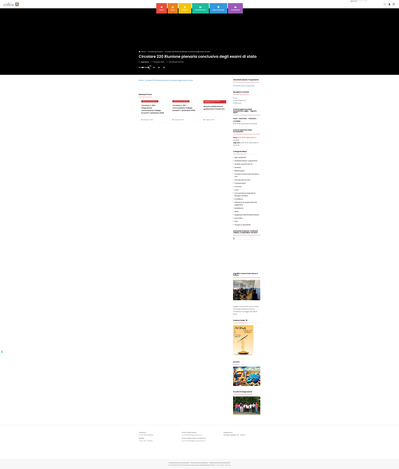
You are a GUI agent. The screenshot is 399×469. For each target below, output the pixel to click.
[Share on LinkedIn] (159, 67)
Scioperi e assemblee (243, 225)
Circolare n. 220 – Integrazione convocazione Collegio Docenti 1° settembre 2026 (152, 109)
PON (236, 221)
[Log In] (389, 4)
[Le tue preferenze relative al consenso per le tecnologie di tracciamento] (2, 352)
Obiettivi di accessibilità (199, 462)
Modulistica (239, 208)
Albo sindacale (240, 157)
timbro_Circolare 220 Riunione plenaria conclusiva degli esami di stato (166, 80)
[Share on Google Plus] (154, 67)
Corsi (236, 190)
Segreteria (145, 62)
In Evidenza (239, 199)
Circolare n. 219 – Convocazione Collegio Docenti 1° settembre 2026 (183, 108)
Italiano (354, 1)
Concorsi (238, 187)
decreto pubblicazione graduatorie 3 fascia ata (214, 107)
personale (238, 218)
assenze (238, 167)
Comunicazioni (240, 183)
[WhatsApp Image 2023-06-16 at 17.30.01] (246, 414)
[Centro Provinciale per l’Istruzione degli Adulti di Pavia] (11, 4)
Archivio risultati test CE (243, 164)
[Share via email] (164, 67)
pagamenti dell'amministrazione (247, 215)
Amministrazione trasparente (243, 86)
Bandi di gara (240, 171)
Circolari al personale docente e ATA (212, 101)
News (237, 211)
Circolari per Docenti (176, 62)
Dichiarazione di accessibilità (179, 462)
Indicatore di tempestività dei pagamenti (246, 203)
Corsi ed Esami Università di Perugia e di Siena (245, 194)
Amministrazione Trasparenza (246, 161)
